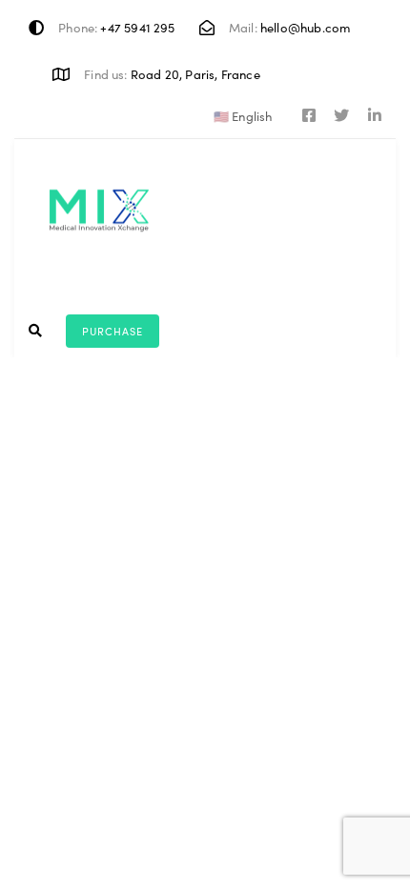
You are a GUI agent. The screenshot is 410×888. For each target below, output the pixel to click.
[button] (246, 116)
